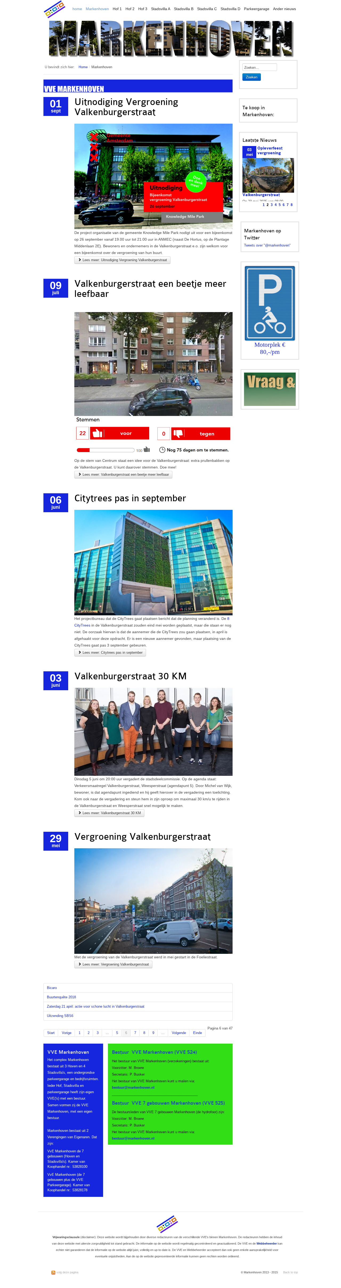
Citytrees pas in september (130, 498)
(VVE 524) (185, 1052)
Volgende (179, 1033)
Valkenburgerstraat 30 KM (130, 676)
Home (83, 67)
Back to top (290, 1272)
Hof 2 (130, 9)
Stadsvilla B (183, 9)
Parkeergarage (256, 9)
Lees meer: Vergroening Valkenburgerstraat (115, 964)
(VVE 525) (213, 1103)
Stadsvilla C (207, 9)
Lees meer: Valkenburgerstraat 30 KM (111, 813)
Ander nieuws (284, 9)
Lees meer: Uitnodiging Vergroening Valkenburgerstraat (124, 260)
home (77, 9)
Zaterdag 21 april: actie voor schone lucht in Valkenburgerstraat (95, 1006)
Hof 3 (142, 9)
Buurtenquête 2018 (61, 997)
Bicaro (52, 988)
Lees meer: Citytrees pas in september (112, 653)
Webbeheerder (267, 1243)
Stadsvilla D (230, 9)
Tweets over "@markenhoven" (267, 245)
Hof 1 (117, 9)
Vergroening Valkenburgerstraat (142, 836)
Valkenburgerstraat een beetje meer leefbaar (150, 288)
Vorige (66, 1033)
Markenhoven (97, 9)
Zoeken (251, 76)
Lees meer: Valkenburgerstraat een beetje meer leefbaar (125, 475)
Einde (197, 1033)
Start (51, 1033)
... (107, 1033)
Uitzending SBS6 (60, 1016)
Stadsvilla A (160, 9)
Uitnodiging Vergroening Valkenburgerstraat (126, 107)
